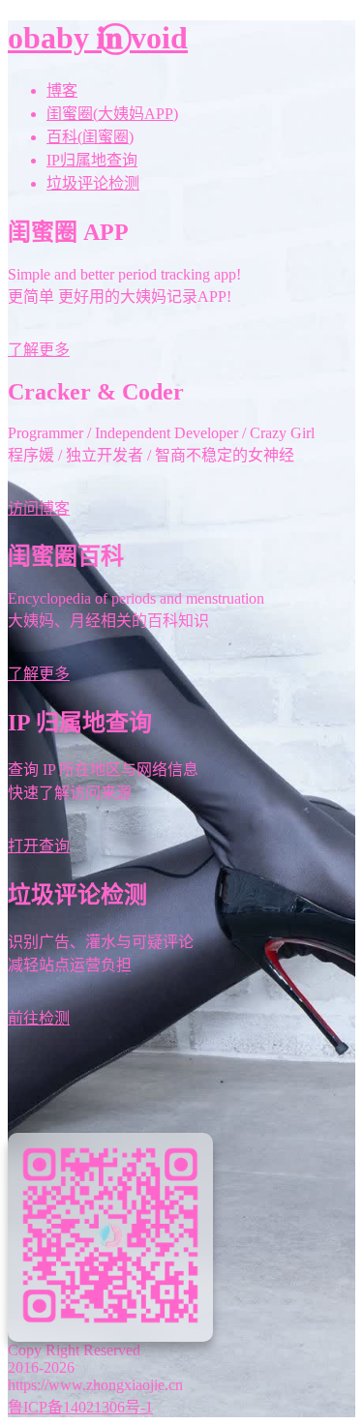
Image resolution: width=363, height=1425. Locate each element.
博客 (61, 90)
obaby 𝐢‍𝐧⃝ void (98, 37)
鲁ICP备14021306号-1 (80, 1407)
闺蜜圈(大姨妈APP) (112, 113)
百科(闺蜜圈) (90, 137)
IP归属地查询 (91, 160)
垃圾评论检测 (92, 183)
